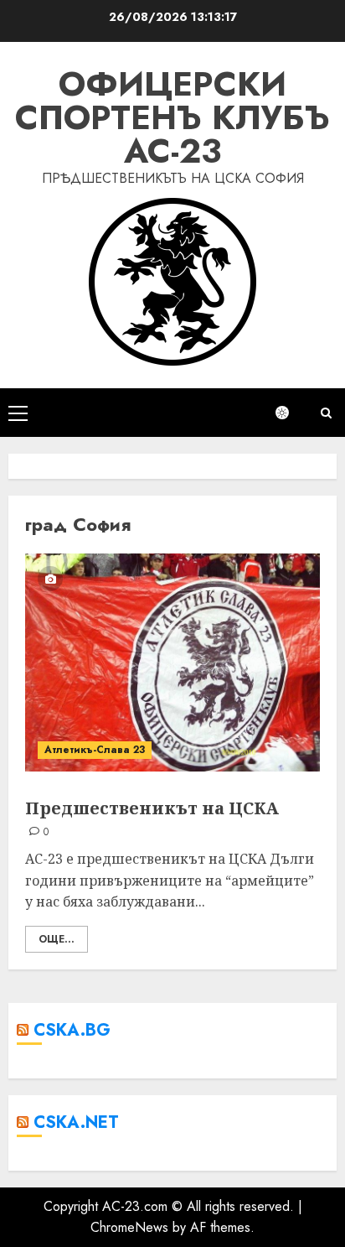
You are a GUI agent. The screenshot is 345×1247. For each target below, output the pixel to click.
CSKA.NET (76, 1122)
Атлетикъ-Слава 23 (94, 749)
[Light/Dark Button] (290, 412)
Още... (57, 939)
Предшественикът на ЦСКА (152, 808)
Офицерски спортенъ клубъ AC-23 (172, 117)
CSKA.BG (72, 1030)
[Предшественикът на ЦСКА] (172, 662)
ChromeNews (129, 1227)
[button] (18, 412)
